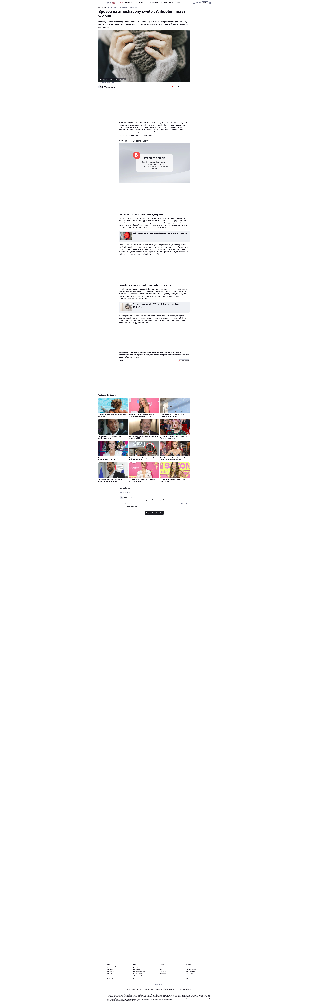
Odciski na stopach (111, 978)
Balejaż (161, 969)
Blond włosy (109, 973)
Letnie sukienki (136, 969)
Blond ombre (110, 969)
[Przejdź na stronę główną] (109, 4)
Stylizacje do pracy (137, 975)
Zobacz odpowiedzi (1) (132, 506)
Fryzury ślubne (136, 967)
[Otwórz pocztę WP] (193, 2)
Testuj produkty (140, 2)
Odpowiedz (127, 503)
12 (184, 503)
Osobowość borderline (191, 969)
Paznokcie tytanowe (190, 967)
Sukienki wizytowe (137, 977)
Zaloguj (205, 2)
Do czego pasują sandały (139, 971)
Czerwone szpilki (163, 971)
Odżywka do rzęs (163, 966)
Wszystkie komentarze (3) (153, 513)
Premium (164, 2)
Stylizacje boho (136, 978)
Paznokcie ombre (111, 975)
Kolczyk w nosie (163, 977)
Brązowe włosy (163, 973)
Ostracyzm (188, 975)
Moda (171, 2)
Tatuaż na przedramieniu (165, 978)
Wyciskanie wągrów (164, 975)
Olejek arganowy (110, 971)
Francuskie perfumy (111, 966)
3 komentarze (177, 87)
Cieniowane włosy (164, 967)
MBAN (104, 86)
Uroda (179, 2)
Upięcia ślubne (189, 973)
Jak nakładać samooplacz (113, 977)
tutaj (138, 1000)
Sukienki (188, 978)
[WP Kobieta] (118, 2)
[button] (198, 3)
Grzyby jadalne (189, 977)
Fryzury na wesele (190, 966)
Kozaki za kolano (137, 966)
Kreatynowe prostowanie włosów (114, 967)
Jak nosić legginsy (137, 973)
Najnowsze (128, 2)
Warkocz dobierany (190, 971)
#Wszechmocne (154, 2)
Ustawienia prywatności (184, 989)
